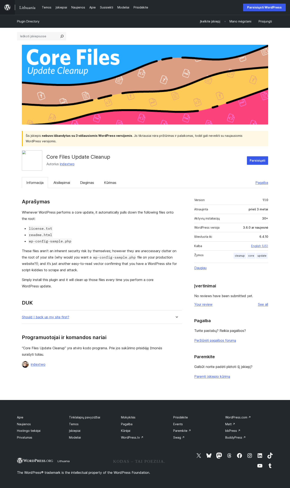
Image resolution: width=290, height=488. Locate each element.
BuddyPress (235, 437)
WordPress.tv (132, 437)
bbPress (233, 430)
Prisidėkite (180, 417)
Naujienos (24, 424)
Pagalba (261, 182)
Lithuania (64, 461)
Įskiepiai (74, 430)
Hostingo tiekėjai (29, 430)
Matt (230, 424)
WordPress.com (238, 417)
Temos (74, 424)
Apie (20, 417)
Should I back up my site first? (45, 317)
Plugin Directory (28, 21)
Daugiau (200, 268)
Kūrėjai (125, 430)
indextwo (67, 164)
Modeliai (75, 437)
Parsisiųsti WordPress (264, 7)
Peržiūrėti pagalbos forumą (215, 340)
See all (263, 304)
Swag (179, 437)
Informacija (35, 182)
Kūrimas (110, 182)
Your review (203, 304)
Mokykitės (128, 417)
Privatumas (24, 437)
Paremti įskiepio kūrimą (212, 376)
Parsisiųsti (257, 160)
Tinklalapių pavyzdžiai (84, 417)
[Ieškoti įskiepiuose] (62, 36)
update (262, 255)
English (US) (259, 246)
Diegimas (87, 182)
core (251, 255)
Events (178, 424)
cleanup (240, 255)
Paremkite (182, 430)
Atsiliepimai (61, 182)
